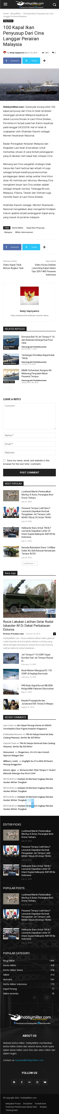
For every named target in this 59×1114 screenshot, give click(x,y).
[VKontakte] (45, 1082)
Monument (8, 752)
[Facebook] (22, 1082)
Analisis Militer (10, 363)
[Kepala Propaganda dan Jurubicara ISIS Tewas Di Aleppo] (11, 704)
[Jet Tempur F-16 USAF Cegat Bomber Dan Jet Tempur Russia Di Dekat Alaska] (11, 658)
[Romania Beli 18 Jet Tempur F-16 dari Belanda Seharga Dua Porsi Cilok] (11, 340)
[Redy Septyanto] (5, 52)
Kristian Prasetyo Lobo (13, 633)
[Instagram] (37, 1082)
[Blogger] (14, 1082)
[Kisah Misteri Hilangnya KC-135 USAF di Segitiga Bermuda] (11, 674)
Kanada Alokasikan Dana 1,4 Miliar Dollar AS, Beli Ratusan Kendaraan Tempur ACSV (38, 550)
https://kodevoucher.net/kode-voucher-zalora (29, 315)
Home (6, 13)
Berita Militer (17, 228)
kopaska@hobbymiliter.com (29, 1060)
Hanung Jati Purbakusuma (34, 347)
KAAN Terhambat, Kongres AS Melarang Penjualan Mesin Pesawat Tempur (37, 373)
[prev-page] (5, 388)
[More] (44, 61)
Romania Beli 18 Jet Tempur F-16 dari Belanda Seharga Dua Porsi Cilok (38, 340)
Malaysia (8, 232)
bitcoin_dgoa (9, 770)
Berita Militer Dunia (9, 347)
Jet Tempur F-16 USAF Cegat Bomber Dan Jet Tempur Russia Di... (37, 657)
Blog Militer (16, 13)
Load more (28, 563)
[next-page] (10, 388)
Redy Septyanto (17, 52)
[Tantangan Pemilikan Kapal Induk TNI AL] (11, 359)
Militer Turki (9, 382)
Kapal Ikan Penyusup (36, 228)
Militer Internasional (24, 232)
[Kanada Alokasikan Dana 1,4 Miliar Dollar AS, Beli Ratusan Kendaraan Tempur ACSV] (11, 551)
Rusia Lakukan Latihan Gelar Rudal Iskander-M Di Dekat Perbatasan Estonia (28, 625)
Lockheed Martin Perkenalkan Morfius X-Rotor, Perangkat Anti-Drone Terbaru (38, 494)
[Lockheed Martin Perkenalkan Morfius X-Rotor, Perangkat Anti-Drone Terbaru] (11, 495)
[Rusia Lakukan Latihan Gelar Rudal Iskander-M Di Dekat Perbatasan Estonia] (29, 599)
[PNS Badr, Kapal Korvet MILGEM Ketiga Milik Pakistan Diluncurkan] (11, 689)
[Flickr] (29, 1082)
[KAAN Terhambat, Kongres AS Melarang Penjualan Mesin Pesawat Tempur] (11, 374)
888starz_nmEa (10, 761)
